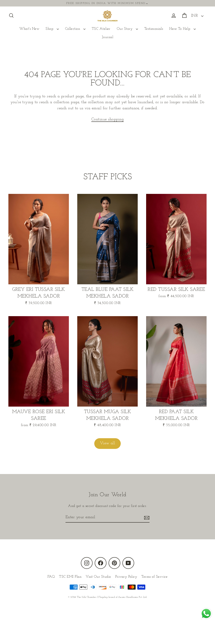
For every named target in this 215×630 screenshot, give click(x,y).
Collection (73, 29)
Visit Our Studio (98, 576)
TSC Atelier (101, 29)
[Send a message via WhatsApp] (206, 613)
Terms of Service (154, 576)
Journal (107, 37)
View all (107, 443)
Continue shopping (107, 119)
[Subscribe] (146, 518)
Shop (50, 29)
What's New (29, 29)
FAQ (51, 576)
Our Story (125, 29)
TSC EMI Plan (70, 576)
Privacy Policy (126, 576)
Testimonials (153, 29)
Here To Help (180, 29)
